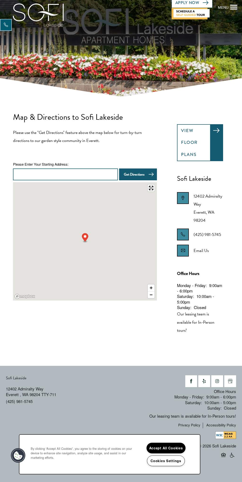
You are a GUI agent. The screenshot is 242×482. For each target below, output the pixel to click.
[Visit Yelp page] (204, 381)
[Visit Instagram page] (217, 381)
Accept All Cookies (166, 448)
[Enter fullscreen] (151, 188)
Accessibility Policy (221, 425)
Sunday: (184, 307)
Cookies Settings (166, 460)
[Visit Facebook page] (191, 381)
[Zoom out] (151, 294)
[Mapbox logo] (24, 296)
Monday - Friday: (192, 285)
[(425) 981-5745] (6, 25)
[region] (109, 454)
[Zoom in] (151, 287)
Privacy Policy (189, 425)
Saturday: (185, 296)
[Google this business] (230, 381)
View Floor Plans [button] (189, 143)
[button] (192, 13)
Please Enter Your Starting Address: (41, 164)
